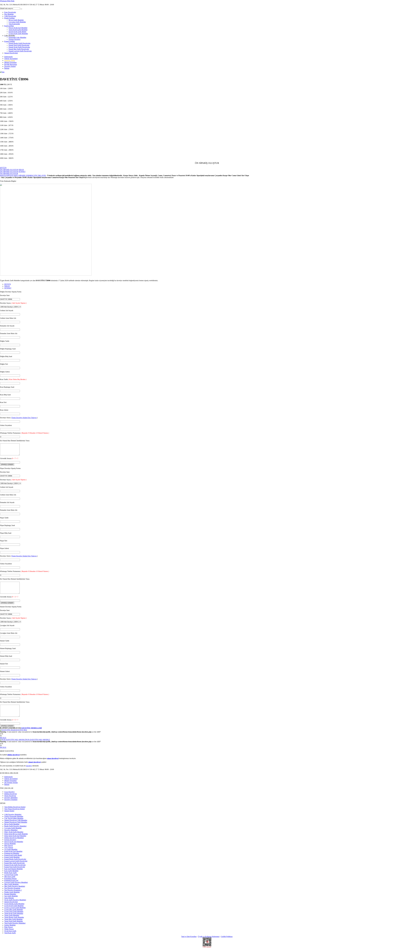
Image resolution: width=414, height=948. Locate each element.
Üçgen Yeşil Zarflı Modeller (13, 911)
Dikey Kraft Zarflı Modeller (13, 832)
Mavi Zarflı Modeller (11, 884)
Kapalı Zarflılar (9, 41)
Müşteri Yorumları (10, 62)
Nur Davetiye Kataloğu (12, 888)
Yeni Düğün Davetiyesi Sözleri (14, 807)
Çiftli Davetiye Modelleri (12, 814)
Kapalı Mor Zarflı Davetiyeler (19, 49)
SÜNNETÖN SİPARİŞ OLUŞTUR (12, 172)
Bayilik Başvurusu (10, 64)
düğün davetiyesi (13, 755)
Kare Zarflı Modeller (11, 871)
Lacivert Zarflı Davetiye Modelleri (16, 882)
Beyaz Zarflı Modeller (16, 20)
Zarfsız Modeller (10, 925)
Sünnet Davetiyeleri (11, 53)
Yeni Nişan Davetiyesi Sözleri (14, 809)
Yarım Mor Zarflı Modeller (13, 919)
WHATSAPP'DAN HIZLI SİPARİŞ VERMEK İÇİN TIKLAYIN (23, 175)
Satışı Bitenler (9, 898)
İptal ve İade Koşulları (189, 936)
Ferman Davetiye (14, 39)
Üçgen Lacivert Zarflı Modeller (15, 908)
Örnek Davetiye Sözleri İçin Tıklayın (24, 418)
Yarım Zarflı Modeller (11, 915)
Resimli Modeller (10, 894)
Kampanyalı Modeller (11, 853)
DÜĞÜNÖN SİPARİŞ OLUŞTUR (9, 169)
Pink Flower (8, 927)
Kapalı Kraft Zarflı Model (17, 32)
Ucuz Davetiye (9, 792)
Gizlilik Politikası (227, 936)
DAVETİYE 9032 (20, 730)
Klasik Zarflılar (9, 18)
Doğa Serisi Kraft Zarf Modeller (15, 836)
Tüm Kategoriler (14, 24)
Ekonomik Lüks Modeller (17, 37)
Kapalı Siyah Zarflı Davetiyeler (19, 47)
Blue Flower (8, 845)
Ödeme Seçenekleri (11, 59)
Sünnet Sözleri (9, 811)
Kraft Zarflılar (9, 26)
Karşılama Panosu (10, 878)
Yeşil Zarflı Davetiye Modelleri (14, 923)
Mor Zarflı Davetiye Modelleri (14, 886)
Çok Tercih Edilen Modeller (13, 818)
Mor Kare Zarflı (9, 876)
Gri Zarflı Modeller (10, 849)
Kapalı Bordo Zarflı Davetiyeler (19, 43)
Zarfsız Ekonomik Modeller (13, 816)
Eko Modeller (9, 14)
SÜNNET (7, 288)
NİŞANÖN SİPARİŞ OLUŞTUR (12, 171)
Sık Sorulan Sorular (11, 782)
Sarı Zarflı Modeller (11, 896)
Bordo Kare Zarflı (10, 873)
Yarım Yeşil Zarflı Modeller (13, 921)
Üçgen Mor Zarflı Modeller (13, 909)
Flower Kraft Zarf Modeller (18, 28)
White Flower (9, 929)
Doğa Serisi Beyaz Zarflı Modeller (16, 834)
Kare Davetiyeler (10, 12)
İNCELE (3, 738)
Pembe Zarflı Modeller (12, 892)
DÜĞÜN (7, 284)
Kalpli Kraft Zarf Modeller (13, 851)
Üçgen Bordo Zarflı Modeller (14, 904)
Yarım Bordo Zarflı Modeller (14, 917)
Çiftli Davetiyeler (10, 16)
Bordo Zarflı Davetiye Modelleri (15, 826)
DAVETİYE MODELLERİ (31, 728)
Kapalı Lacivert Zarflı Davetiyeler (20, 51)
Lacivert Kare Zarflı (11, 875)
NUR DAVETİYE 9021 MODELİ (38, 740)
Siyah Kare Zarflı (10, 931)
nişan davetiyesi (53, 758)
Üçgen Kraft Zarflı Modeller (18, 34)
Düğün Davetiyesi (10, 794)
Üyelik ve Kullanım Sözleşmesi (208, 936)
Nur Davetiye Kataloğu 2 (13, 890)
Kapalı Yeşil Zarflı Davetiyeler (19, 45)
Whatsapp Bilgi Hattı (7, 1)
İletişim (6, 68)
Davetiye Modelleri (10, 798)
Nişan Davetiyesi (10, 796)
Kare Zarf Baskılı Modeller (13, 869)
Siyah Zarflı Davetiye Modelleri (15, 900)
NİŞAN (7, 286)
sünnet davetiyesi (34, 762)
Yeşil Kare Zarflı (10, 933)
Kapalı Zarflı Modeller (12, 857)
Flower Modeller (10, 843)
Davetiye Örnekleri (10, 799)
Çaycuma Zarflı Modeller (17, 22)
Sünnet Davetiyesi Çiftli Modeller (15, 820)
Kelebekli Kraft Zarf (11, 880)
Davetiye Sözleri (10, 66)
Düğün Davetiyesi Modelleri (14, 838)
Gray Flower (8, 847)
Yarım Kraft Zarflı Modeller (18, 30)
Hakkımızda (8, 57)
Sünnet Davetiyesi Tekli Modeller (15, 822)
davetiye (29, 766)
